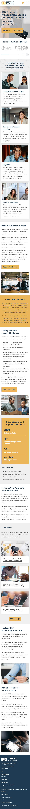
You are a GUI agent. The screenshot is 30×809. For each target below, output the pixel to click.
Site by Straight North (6, 802)
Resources (4, 782)
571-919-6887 (23, 3)
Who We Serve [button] (9, 389)
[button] (23, 54)
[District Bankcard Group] (7, 2)
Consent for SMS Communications (9, 805)
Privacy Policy (4, 794)
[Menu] (27, 3)
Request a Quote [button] (10, 267)
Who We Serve (5, 776)
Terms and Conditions (6, 797)
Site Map (3, 800)
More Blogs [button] (15, 619)
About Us (4, 779)
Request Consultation (12, 30)
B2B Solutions (5, 774)
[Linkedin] (2, 771)
